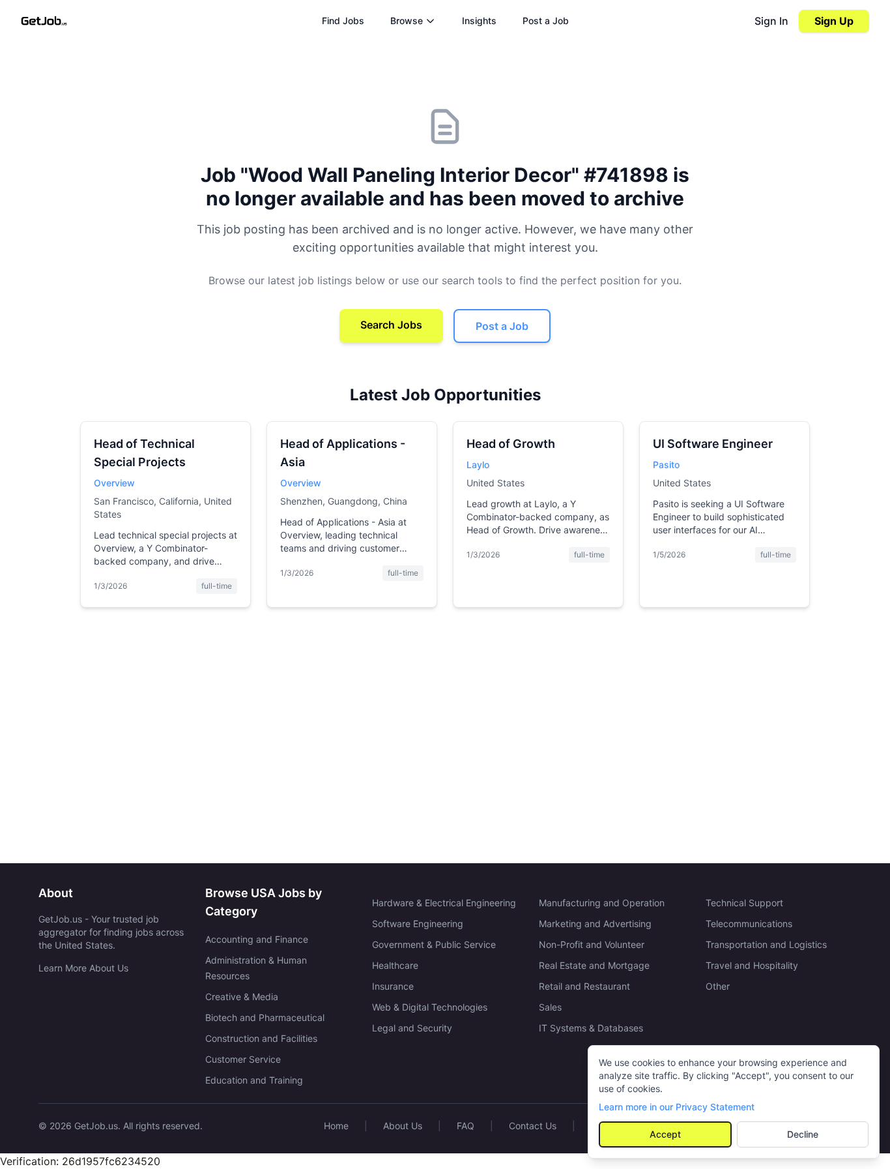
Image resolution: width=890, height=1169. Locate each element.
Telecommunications (749, 923)
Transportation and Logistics (766, 944)
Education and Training (254, 1080)
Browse (406, 20)
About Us (402, 1125)
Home (336, 1125)
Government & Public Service (434, 944)
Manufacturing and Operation (602, 902)
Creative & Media (241, 996)
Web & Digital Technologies (429, 1007)
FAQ (465, 1125)
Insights (479, 20)
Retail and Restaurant (584, 986)
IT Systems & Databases (591, 1027)
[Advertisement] (445, 740)
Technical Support (744, 902)
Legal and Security (412, 1027)
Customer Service (243, 1059)
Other (718, 986)
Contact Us (532, 1125)
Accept (665, 1134)
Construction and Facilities (261, 1038)
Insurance (393, 986)
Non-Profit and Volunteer (591, 944)
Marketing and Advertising (595, 923)
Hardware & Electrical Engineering (444, 902)
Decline (802, 1134)
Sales (550, 1007)
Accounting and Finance (256, 939)
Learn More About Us (83, 967)
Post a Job (546, 20)
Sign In (771, 20)
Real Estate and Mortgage (594, 965)
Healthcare (395, 965)
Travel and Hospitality (752, 965)
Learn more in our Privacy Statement (676, 1106)
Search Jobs (391, 324)
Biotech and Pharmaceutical (264, 1017)
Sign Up (834, 20)
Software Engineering (417, 923)
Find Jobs (343, 20)
